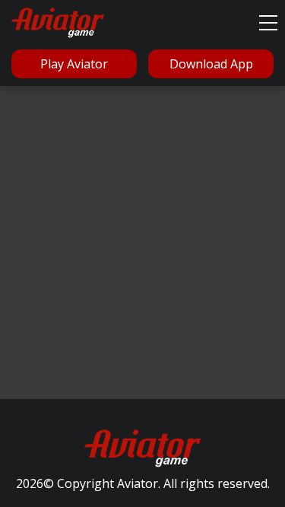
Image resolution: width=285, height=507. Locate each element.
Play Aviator (74, 63)
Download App (211, 63)
